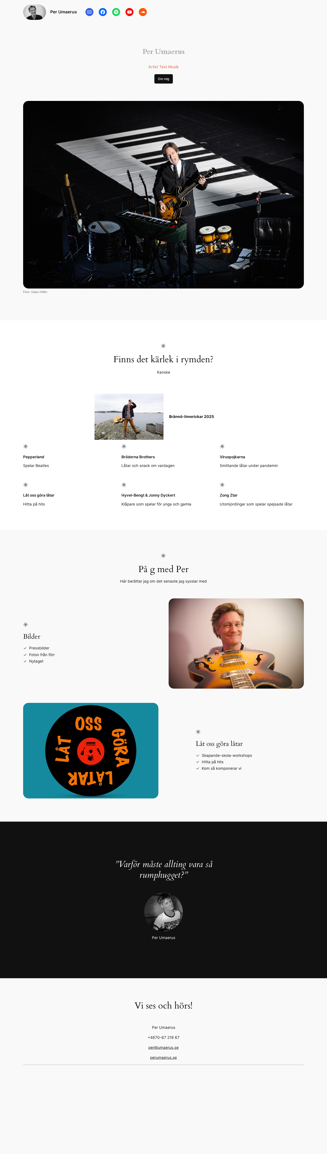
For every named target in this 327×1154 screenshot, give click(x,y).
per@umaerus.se (163, 1047)
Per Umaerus (63, 11)
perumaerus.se (163, 1057)
